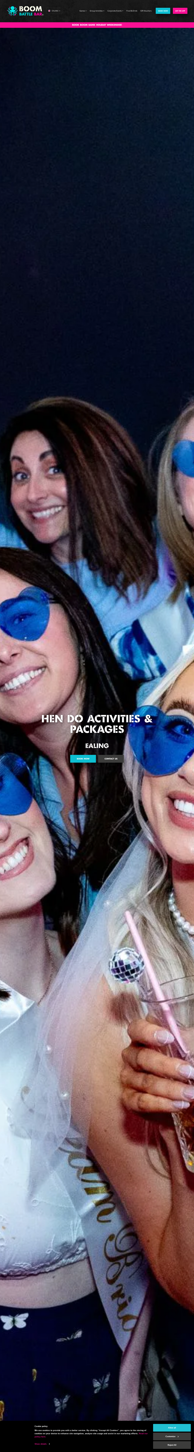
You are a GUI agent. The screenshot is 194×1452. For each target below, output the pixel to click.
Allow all (172, 1428)
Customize (170, 1436)
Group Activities (96, 11)
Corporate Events (114, 11)
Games (82, 11)
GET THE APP (180, 11)
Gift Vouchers (146, 11)
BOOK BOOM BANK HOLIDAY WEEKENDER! (97, 25)
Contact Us (111, 759)
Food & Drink (131, 11)
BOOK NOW (163, 11)
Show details (41, 1444)
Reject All (172, 1445)
